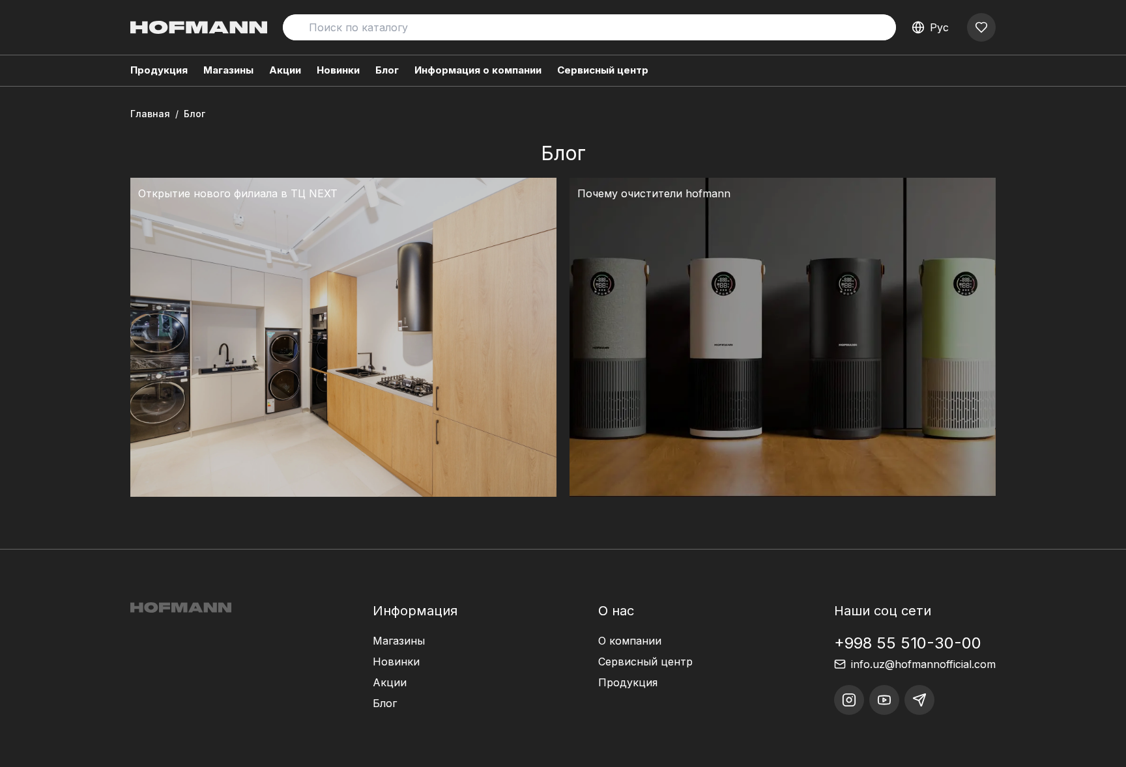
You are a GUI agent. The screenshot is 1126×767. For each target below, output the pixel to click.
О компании (629, 640)
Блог (387, 70)
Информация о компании (477, 70)
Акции (285, 70)
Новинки (338, 70)
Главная (150, 113)
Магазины (228, 70)
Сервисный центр (602, 70)
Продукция (627, 682)
